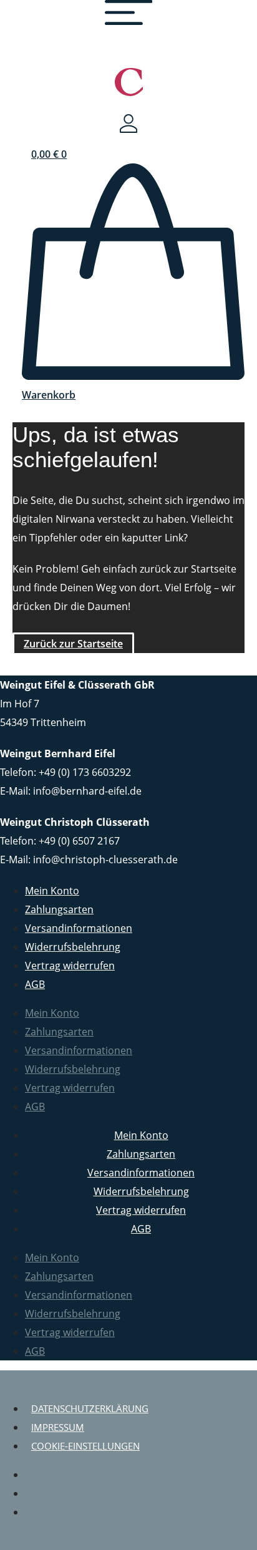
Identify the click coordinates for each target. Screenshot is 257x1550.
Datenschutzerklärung (89, 1408)
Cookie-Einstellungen (85, 1446)
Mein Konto (52, 891)
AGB (35, 984)
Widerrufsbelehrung (72, 947)
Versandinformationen (78, 928)
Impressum (57, 1427)
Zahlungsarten (59, 909)
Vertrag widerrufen (70, 965)
